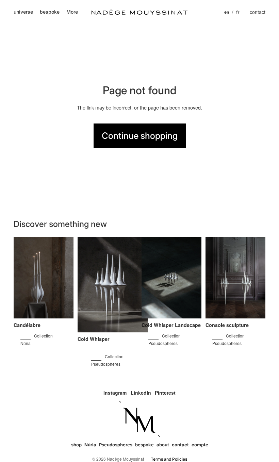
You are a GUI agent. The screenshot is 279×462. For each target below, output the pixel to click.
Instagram (115, 392)
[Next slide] (64, 278)
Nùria (90, 444)
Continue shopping (140, 135)
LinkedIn (141, 392)
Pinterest (165, 392)
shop (76, 444)
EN (226, 12)
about (163, 444)
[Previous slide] (22, 278)
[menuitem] (72, 11)
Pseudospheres (115, 444)
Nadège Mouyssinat (125, 459)
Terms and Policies (169, 459)
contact (257, 12)
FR (238, 12)
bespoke (144, 444)
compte (200, 444)
